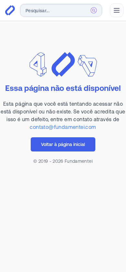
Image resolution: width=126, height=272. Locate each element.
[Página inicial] (10, 10)
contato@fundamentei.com (63, 127)
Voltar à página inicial (63, 144)
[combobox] (61, 10)
